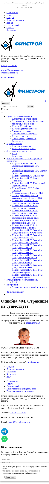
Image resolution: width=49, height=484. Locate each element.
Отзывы (10, 27)
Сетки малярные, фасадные (24, 133)
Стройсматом (33, 362)
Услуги (10, 15)
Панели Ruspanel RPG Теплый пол (28, 176)
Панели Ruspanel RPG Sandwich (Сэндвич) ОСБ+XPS (27, 261)
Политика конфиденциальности (21, 389)
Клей (14, 282)
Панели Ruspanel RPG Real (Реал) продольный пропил (27, 276)
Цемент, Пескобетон (21, 126)
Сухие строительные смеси (19, 116)
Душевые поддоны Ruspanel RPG (27, 193)
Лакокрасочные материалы (19, 151)
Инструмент (12, 285)
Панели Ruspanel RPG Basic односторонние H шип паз (25, 211)
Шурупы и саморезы (21, 146)
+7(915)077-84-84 (9, 65)
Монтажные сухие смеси (23, 124)
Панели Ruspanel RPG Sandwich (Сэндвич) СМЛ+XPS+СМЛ (27, 241)
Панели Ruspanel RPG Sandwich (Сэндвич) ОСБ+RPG (27, 266)
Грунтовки (17, 156)
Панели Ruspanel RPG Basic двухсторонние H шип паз (25, 226)
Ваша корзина (7, 77)
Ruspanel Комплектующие (24, 163)
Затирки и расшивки (21, 131)
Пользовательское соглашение (21, 391)
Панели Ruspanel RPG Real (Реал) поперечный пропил (27, 271)
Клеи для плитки (20, 136)
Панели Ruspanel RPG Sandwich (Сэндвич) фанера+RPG (27, 236)
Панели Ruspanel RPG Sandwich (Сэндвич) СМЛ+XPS (27, 246)
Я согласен (10, 477)
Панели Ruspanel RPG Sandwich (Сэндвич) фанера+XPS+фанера (27, 231)
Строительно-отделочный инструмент (30, 287)
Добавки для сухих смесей (24, 129)
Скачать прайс (13, 25)
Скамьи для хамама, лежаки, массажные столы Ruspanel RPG (27, 196)
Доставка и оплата (15, 20)
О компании (12, 12)
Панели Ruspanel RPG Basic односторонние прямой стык (25, 201)
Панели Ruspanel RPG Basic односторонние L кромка (25, 206)
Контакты (11, 30)
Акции (10, 22)
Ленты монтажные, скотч (24, 148)
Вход (9, 376)
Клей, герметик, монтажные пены (22, 280)
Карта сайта (12, 374)
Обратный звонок (9, 73)
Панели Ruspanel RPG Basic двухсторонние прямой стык (25, 216)
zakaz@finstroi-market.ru (12, 70)
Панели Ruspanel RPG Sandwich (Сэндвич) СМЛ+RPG (27, 251)
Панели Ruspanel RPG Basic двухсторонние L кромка (25, 221)
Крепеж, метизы (14, 143)
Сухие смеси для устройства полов (28, 121)
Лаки (14, 153)
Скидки (10, 17)
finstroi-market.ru (33, 323)
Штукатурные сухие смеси (24, 119)
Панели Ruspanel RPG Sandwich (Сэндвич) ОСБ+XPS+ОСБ (27, 256)
